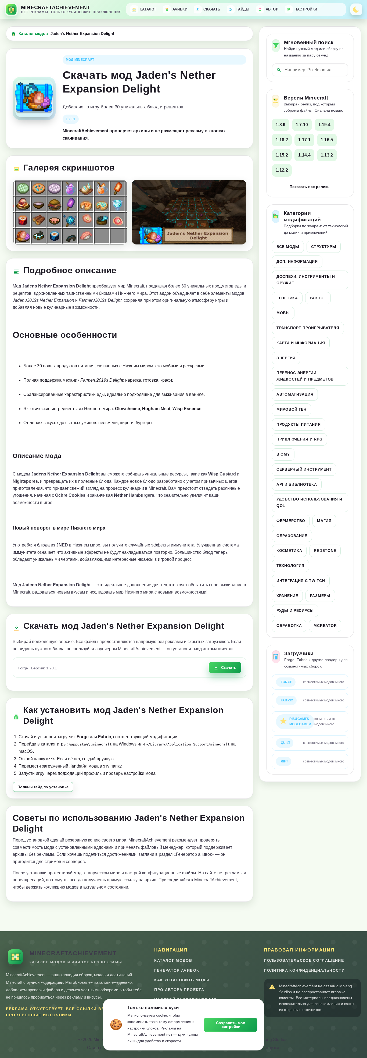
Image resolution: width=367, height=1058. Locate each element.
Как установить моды (182, 980)
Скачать (228, 667)
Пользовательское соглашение (304, 960)
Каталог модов (33, 33)
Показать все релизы (310, 186)
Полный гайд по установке (43, 787)
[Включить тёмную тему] (356, 9)
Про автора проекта (179, 990)
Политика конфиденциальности (304, 970)
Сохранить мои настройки (230, 1025)
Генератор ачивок (176, 970)
